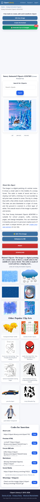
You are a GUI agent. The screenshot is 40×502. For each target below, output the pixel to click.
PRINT (20, 246)
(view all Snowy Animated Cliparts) (20, 267)
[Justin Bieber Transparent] (10, 412)
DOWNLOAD (20, 252)
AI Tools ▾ (23, 2)
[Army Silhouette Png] (29, 392)
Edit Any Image (20, 18)
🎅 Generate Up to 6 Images (24, 27)
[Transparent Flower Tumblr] (10, 327)
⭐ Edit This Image (20, 234)
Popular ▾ (30, 2)
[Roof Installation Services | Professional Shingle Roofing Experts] (29, 369)
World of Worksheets (30, 496)
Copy (34, 434)
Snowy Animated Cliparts (13, 7)
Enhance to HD (20, 239)
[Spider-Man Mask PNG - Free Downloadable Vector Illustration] (29, 347)
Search (20, 93)
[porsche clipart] (10, 392)
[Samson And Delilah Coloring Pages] (10, 369)
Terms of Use (6, 496)
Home (3, 7)
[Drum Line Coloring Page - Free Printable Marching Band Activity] (10, 347)
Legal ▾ (36, 2)
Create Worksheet (20, 23)
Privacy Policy (17, 496)
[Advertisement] (20, 52)
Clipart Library (15, 493)
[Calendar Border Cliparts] (29, 327)
